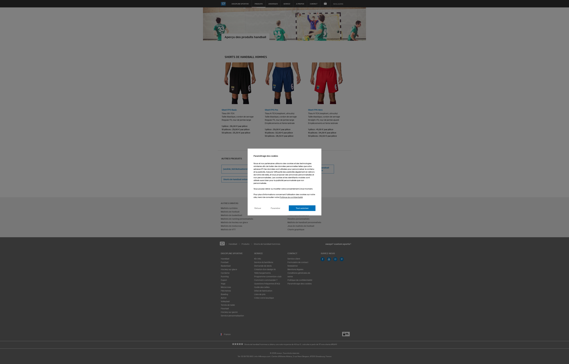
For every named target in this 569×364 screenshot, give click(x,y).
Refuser (257, 208)
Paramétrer (275, 208)
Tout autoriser (302, 208)
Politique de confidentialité (291, 197)
